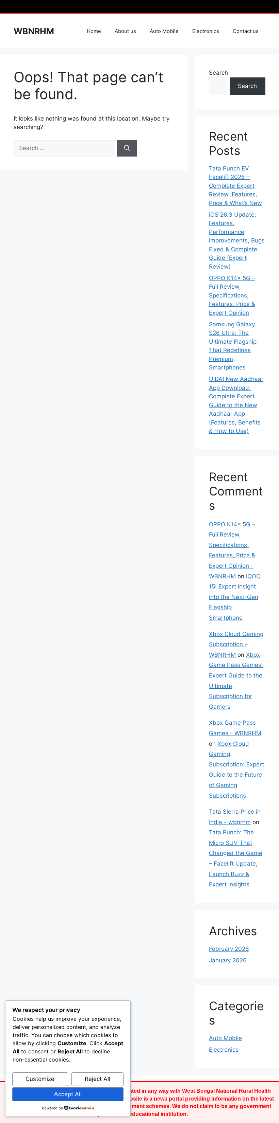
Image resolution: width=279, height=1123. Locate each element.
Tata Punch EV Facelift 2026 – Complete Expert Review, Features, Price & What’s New (235, 185)
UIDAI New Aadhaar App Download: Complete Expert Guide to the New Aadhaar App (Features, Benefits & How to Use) (236, 405)
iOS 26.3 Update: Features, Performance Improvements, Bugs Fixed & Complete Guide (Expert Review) (237, 240)
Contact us (246, 31)
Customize (40, 1078)
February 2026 (229, 948)
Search (218, 72)
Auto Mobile (164, 31)
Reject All (97, 1078)
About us (125, 31)
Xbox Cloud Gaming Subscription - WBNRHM (236, 644)
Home (94, 31)
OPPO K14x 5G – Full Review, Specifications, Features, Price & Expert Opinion (232, 295)
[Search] (127, 148)
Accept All (68, 1094)
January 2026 (228, 960)
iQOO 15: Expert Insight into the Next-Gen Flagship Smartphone (235, 597)
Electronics (205, 31)
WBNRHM (34, 31)
